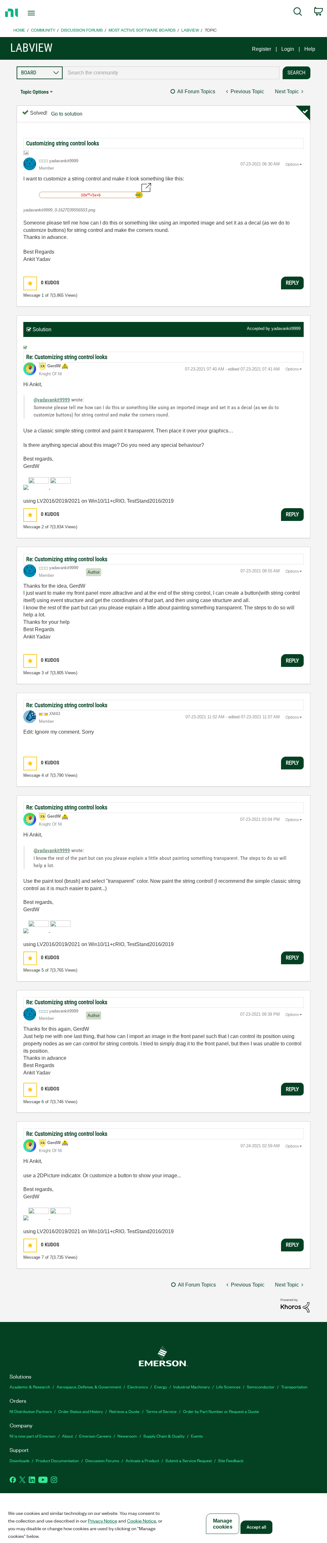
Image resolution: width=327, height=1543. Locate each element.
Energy (160, 1387)
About (67, 1436)
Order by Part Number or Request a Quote (221, 1411)
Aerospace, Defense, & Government (89, 1387)
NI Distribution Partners (31, 1411)
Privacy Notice (102, 1520)
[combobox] (171, 72)
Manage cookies (222, 1524)
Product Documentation (57, 1460)
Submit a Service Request (188, 1460)
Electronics (137, 1387)
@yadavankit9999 (52, 400)
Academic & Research (30, 1387)
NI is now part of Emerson (33, 1436)
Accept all (256, 1527)
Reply (292, 282)
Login (287, 49)
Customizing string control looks (62, 143)
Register (261, 49)
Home (19, 30)
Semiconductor (261, 1387)
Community (43, 30)
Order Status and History (80, 1411)
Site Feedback (231, 1460)
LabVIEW (190, 30)
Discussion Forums (82, 30)
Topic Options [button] (34, 92)
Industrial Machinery (191, 1387)
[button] (87, 192)
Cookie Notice (141, 1520)
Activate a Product (142, 1460)
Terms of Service (161, 1411)
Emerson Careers (95, 1436)
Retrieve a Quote (124, 1411)
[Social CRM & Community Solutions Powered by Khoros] (295, 1305)
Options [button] (292, 164)
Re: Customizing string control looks (66, 357)
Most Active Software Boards (142, 30)
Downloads (19, 1460)
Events (197, 1436)
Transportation (294, 1387)
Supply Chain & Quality (164, 1436)
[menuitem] (297, 13)
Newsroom (127, 1436)
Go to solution (66, 114)
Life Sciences (228, 1387)
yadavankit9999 (285, 328)
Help (309, 49)
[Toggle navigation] (42, 13)
